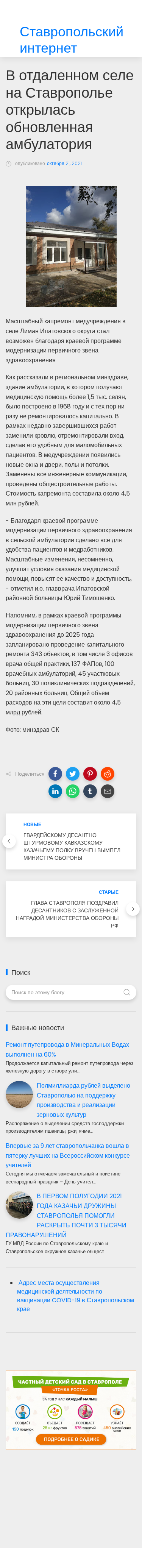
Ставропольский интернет (71, 40)
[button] (55, 774)
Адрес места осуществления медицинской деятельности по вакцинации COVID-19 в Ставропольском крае (75, 1295)
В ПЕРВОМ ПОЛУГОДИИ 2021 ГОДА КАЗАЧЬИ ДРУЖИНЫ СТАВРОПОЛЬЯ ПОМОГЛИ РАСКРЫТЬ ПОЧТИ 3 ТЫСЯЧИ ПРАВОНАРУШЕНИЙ (66, 1215)
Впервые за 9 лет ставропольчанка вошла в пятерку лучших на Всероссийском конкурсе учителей (68, 1155)
